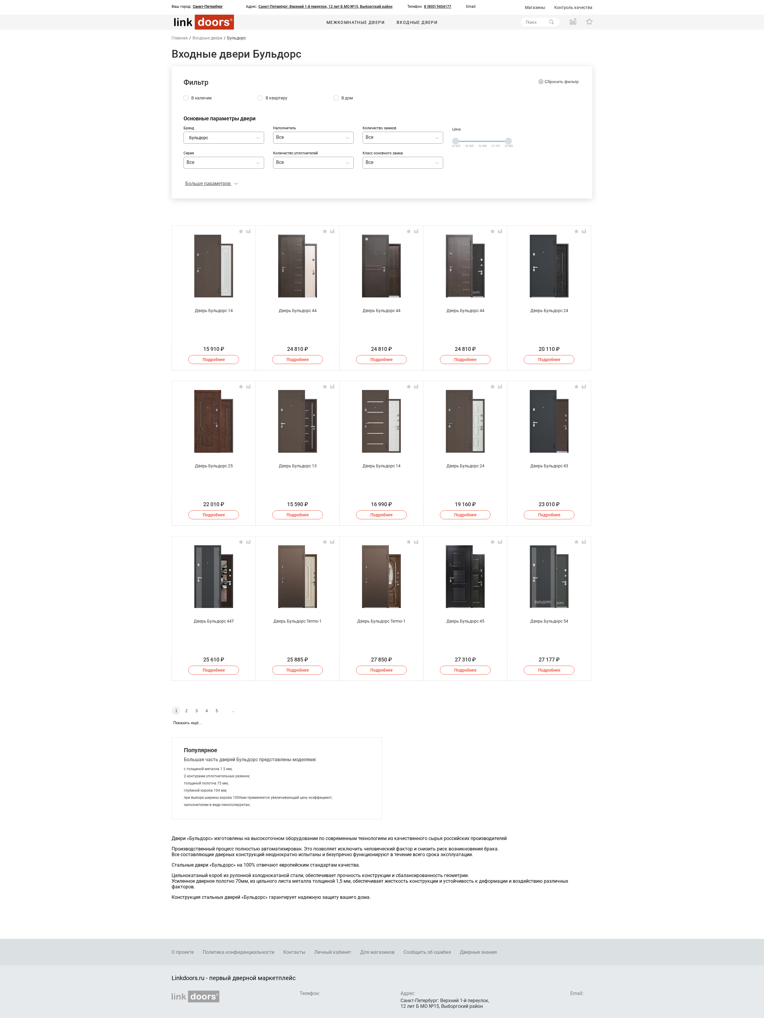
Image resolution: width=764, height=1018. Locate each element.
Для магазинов (377, 952)
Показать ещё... (187, 723)
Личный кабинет (332, 952)
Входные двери (417, 22)
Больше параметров (208, 183)
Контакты (294, 952)
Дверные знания (478, 952)
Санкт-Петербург (208, 6)
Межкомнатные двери (355, 22)
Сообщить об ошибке (427, 952)
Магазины (535, 7)
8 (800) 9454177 (437, 6)
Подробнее (214, 359)
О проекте (183, 952)
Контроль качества (573, 7)
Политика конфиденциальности (238, 952)
